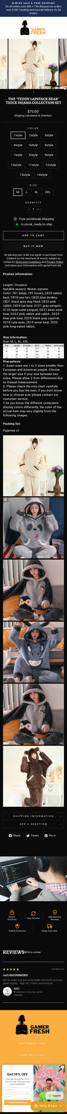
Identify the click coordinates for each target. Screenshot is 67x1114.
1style (18, 135)
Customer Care (32, 1043)
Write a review (32, 952)
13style (25, 175)
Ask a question (34, 824)
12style (51, 165)
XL (36, 192)
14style (42, 175)
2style (33, 135)
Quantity (33, 202)
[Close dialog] (62, 1067)
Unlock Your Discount (17, 1102)
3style (49, 135)
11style (33, 165)
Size (33, 185)
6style (49, 145)
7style (18, 155)
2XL (48, 192)
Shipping (19, 115)
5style (33, 145)
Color (33, 128)
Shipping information (33, 816)
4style (18, 145)
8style (33, 155)
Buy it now (33, 246)
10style (16, 165)
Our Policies (32, 1055)
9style (49, 155)
